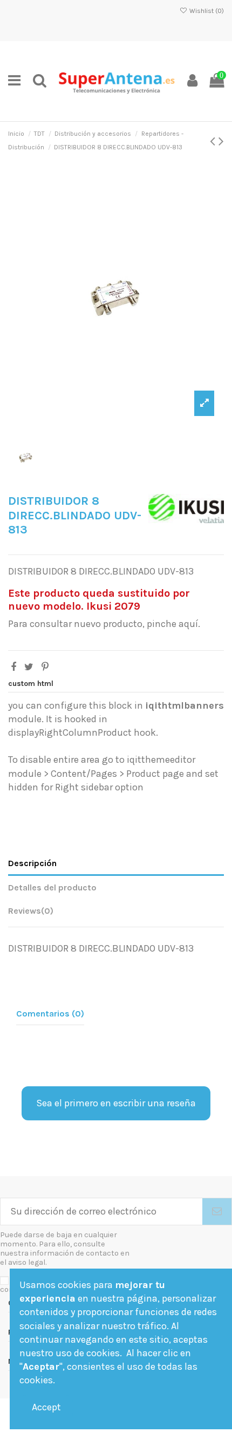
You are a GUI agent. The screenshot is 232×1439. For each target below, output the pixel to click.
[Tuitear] (28, 667)
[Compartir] (13, 667)
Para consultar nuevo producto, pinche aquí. (104, 624)
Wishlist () (206, 11)
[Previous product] (214, 141)
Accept (46, 1407)
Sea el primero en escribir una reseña (116, 1103)
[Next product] (221, 141)
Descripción (32, 863)
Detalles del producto (52, 887)
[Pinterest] (45, 667)
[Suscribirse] (216, 1211)
